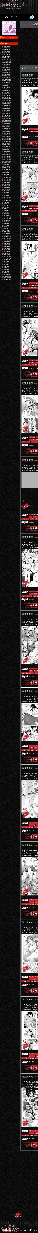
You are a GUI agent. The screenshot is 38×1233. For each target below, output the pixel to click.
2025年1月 (4, 77)
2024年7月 (4, 87)
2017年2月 (4, 233)
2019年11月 (5, 179)
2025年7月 (4, 67)
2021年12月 (5, 138)
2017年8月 (4, 223)
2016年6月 (4, 246)
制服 (26, 210)
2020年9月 (4, 163)
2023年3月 (4, 113)
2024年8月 (4, 85)
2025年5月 (4, 71)
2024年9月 (4, 84)
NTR (30, 976)
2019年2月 (4, 194)
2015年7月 (4, 264)
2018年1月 (4, 215)
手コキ (35, 210)
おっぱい (33, 206)
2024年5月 (4, 90)
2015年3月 (4, 271)
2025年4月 (4, 72)
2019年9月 (4, 182)
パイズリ (33, 825)
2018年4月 (4, 210)
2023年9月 (4, 103)
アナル (33, 668)
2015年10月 (5, 259)
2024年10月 (5, 82)
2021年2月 (4, 154)
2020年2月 (4, 174)
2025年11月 (5, 61)
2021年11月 (5, 140)
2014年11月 (5, 277)
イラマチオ (32, 283)
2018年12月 (5, 197)
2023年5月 (4, 110)
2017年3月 (4, 231)
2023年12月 (5, 98)
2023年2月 (4, 115)
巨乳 (32, 131)
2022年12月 (5, 118)
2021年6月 (4, 148)
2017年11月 (5, 218)
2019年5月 (4, 189)
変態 (29, 210)
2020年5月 (4, 169)
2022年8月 (4, 125)
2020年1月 (4, 176)
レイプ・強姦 (31, 904)
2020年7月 (4, 166)
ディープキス (34, 593)
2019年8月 (4, 184)
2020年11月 (5, 159)
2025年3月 (4, 74)
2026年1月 (4, 57)
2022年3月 (4, 133)
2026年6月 (4, 49)
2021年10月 (5, 141)
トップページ (13, 17)
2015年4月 (4, 269)
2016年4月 (4, 250)
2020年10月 (5, 161)
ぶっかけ (25, 596)
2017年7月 (4, 225)
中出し (25, 287)
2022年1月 (4, 136)
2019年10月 (5, 181)
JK (30, 206)
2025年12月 (5, 59)
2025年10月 (5, 62)
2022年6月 (4, 128)
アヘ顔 (33, 514)
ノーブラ (35, 516)
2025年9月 (4, 64)
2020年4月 (4, 171)
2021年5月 (4, 149)
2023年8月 (4, 105)
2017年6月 (4, 227)
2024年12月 (5, 79)
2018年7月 (4, 205)
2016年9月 (4, 241)
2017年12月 (5, 217)
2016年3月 (4, 251)
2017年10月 (5, 220)
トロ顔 (35, 129)
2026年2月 (4, 56)
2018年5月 (4, 208)
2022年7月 (4, 126)
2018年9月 (4, 202)
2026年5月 (4, 51)
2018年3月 (4, 212)
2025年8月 (4, 66)
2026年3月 (4, 54)
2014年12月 (5, 276)
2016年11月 (5, 238)
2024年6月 (4, 89)
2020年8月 (4, 164)
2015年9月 (4, 261)
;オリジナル (32, 214)
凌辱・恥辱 (31, 673)
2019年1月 (4, 195)
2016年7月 (4, 245)
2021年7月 (4, 146)
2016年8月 (4, 243)
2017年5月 (4, 228)
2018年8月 (4, 204)
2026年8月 (4, 46)
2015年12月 (5, 256)
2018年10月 (5, 200)
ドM (32, 362)
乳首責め (32, 519)
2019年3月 (4, 192)
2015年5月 (4, 268)
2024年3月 (4, 94)
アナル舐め (32, 360)
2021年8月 (4, 144)
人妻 (29, 287)
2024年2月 (4, 95)
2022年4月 (4, 131)
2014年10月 (5, 279)
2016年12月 (5, 236)
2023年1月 (4, 117)
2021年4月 (4, 151)
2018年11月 (5, 199)
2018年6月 (4, 207)
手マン (28, 750)
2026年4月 (4, 53)
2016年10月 (5, 240)
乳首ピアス (26, 519)
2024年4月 (4, 92)
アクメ (31, 129)
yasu (32, 899)
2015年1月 (4, 274)
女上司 (35, 1135)
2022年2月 (4, 135)
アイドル (33, 591)
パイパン (33, 442)
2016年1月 (4, 254)
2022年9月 (4, 123)
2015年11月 (5, 258)
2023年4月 (4, 112)
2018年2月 (4, 213)
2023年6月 (4, 108)
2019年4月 (4, 190)
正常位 (32, 750)
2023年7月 (4, 107)
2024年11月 (5, 80)
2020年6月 (4, 167)
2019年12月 (5, 177)
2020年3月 (4, 172)
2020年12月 (5, 158)
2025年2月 (4, 76)
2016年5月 (4, 248)
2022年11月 (5, 120)
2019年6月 (4, 187)
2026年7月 (4, 48)
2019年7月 (4, 186)
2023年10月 (5, 102)
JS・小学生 (32, 437)
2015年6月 (4, 266)
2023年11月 (5, 100)
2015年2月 (4, 273)
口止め (31, 1135)
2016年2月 (4, 253)
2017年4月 (4, 230)
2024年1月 (4, 97)
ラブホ (25, 365)
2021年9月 (4, 143)
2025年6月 (4, 69)
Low (30, 822)
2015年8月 (4, 263)
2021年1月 (4, 156)
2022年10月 (5, 121)
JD (30, 899)
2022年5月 (4, 130)
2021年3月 (4, 153)
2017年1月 (4, 235)
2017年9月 (4, 222)
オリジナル (31, 137)
